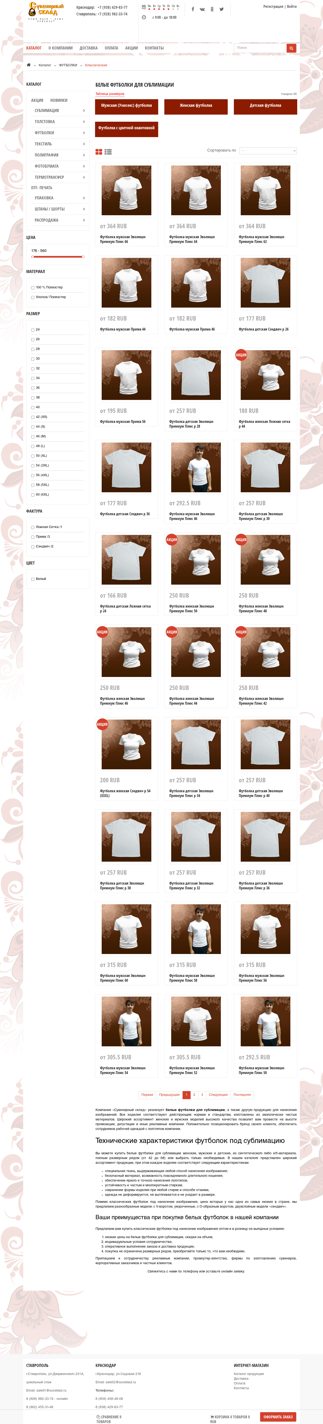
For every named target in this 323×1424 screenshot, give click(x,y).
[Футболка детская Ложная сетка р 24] (126, 561)
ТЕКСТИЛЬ (43, 144)
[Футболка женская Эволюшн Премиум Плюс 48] (265, 561)
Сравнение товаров (108, 1418)
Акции (131, 48)
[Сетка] (99, 150)
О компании (60, 48)
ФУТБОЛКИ (44, 133)
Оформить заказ (278, 1417)
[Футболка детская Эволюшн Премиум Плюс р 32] (196, 838)
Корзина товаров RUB (230, 1418)
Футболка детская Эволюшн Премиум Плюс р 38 (122, 885)
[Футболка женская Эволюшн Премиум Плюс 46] (126, 653)
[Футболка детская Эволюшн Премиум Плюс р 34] (196, 746)
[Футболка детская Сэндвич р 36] (126, 469)
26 (38, 339)
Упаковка (44, 198)
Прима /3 (43, 537)
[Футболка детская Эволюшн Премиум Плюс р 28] (196, 376)
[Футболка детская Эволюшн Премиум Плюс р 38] (126, 838)
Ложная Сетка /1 (49, 527)
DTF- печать (41, 188)
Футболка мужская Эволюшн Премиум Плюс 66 (122, 239)
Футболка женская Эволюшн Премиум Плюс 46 (122, 701)
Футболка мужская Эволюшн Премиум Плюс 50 (261, 1070)
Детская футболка (265, 105)
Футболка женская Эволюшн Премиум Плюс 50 (191, 608)
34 (38, 378)
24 (38, 329)
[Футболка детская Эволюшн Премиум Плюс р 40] (265, 746)
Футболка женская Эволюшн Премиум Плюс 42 (261, 701)
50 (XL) (41, 456)
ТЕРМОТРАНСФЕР (49, 177)
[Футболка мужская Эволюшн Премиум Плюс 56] (265, 930)
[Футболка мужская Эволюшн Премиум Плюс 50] (265, 1023)
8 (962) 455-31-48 (39, 1407)
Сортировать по (221, 151)
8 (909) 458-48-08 (109, 1399)
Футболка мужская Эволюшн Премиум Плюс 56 (261, 978)
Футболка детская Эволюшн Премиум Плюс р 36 (261, 885)
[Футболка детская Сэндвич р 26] (265, 284)
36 (38, 388)
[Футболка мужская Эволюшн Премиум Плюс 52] (196, 1023)
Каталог (33, 48)
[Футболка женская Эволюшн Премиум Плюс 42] (265, 653)
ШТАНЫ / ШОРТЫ (50, 209)
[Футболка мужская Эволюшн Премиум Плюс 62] (265, 192)
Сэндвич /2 (44, 546)
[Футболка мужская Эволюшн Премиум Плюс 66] (126, 192)
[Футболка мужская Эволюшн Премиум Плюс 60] (126, 930)
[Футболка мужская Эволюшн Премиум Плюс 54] (126, 1023)
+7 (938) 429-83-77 (111, 7)
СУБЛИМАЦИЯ (47, 110)
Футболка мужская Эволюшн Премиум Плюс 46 (192, 516)
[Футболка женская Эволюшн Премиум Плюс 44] (196, 653)
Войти (292, 6)
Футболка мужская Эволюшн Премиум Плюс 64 (192, 239)
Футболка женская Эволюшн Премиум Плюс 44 (191, 701)
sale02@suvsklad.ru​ (121, 1382)
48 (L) (40, 446)
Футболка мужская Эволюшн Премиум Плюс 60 (122, 978)
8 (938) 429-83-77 (109, 1407)
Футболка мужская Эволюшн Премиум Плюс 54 (122, 1070)
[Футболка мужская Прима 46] (196, 284)
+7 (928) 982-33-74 (112, 14)
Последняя (242, 1095)
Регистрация (273, 6)
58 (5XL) (42, 485)
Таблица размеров (110, 94)
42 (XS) (41, 417)
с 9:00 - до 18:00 (164, 17)
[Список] (108, 150)
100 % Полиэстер (49, 287)
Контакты (154, 48)
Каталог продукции (249, 1374)
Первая (147, 1095)
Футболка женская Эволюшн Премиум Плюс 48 (261, 608)
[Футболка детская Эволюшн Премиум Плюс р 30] (265, 469)
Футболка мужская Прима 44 (122, 329)
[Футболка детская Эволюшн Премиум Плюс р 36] (265, 838)
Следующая (218, 1095)
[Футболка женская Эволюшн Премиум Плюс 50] (196, 561)
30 (38, 359)
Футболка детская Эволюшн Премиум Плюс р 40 (261, 793)
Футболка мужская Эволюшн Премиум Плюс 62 (261, 239)
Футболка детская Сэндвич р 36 (125, 513)
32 (38, 368)
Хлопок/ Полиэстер (51, 297)
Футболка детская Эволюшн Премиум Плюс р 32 (191, 885)
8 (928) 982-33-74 (39, 1399)
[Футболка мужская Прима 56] (126, 376)
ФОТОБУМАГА (47, 166)
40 (38, 407)
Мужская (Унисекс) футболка (126, 105)
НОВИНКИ (58, 100)
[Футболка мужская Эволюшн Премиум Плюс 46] (196, 469)
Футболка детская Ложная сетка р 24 (125, 608)
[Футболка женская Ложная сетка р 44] (265, 376)
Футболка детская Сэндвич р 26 (263, 329)
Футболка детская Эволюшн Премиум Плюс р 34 (191, 793)
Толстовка (45, 122)
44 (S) (40, 427)
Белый (41, 579)
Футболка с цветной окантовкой (126, 128)
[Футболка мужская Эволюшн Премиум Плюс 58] (196, 930)
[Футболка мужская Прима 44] (126, 284)
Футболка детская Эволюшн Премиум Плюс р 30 (261, 516)
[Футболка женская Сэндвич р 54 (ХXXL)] (126, 746)
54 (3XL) (42, 465)
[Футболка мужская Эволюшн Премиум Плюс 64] (196, 192)
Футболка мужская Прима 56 (122, 421)
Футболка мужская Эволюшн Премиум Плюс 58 (192, 978)
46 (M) (41, 436)
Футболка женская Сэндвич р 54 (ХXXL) (125, 793)
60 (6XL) (42, 495)
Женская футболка (196, 105)
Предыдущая (169, 1095)
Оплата (111, 48)
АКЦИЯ (37, 100)
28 (38, 349)
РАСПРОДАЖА (46, 220)
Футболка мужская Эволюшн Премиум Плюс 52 (192, 1070)
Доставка (89, 48)
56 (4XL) (42, 475)
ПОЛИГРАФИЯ (46, 155)
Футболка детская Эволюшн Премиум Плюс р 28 (191, 424)
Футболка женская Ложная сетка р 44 (264, 424)
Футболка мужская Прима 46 (192, 329)
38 (38, 397)
